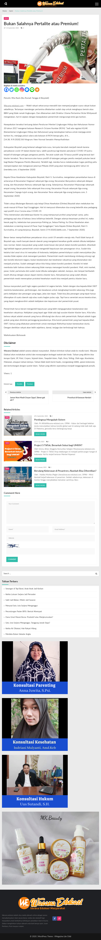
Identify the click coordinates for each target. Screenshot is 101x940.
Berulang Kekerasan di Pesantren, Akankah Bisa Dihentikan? (65, 471)
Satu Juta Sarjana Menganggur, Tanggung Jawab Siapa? (28, 623)
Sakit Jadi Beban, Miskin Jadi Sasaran (21, 600)
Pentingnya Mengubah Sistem (49, 420)
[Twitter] (11, 89)
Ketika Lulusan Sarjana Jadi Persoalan (21, 594)
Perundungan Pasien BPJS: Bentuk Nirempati (24, 612)
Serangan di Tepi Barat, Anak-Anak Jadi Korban (24, 589)
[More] (37, 89)
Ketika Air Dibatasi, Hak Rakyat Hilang (21, 629)
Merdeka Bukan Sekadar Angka (18, 634)
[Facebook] (6, 89)
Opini (6, 18)
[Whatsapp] (16, 89)
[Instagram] (21, 89)
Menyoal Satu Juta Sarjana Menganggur (22, 606)
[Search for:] (50, 573)
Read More (40, 434)
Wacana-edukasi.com (14, 106)
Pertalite (19, 384)
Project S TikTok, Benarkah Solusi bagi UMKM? (58, 445)
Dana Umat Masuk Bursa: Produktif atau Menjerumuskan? (29, 617)
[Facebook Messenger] (27, 89)
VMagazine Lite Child (62, 936)
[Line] (32, 89)
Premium (30, 384)
